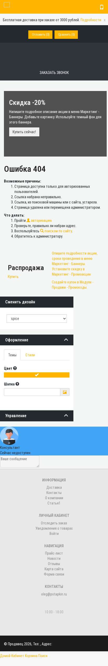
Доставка (54, 487)
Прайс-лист (54, 553)
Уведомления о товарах (54, 528)
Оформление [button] (16, 339)
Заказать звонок (54, 73)
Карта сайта (54, 569)
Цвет (8, 368)
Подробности (90, 20)
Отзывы (54, 564)
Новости (54, 558)
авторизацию (41, 220)
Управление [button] (15, 415)
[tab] (36, 340)
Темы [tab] (12, 355)
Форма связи (54, 574)
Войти (54, 533)
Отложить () (41, 34)
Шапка (9, 384)
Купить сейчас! (24, 132)
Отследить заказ (54, 523)
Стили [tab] (30, 355)
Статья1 (54, 503)
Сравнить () (66, 34)
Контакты (54, 493)
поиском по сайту (58, 231)
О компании (54, 498)
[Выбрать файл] (65, 392)
